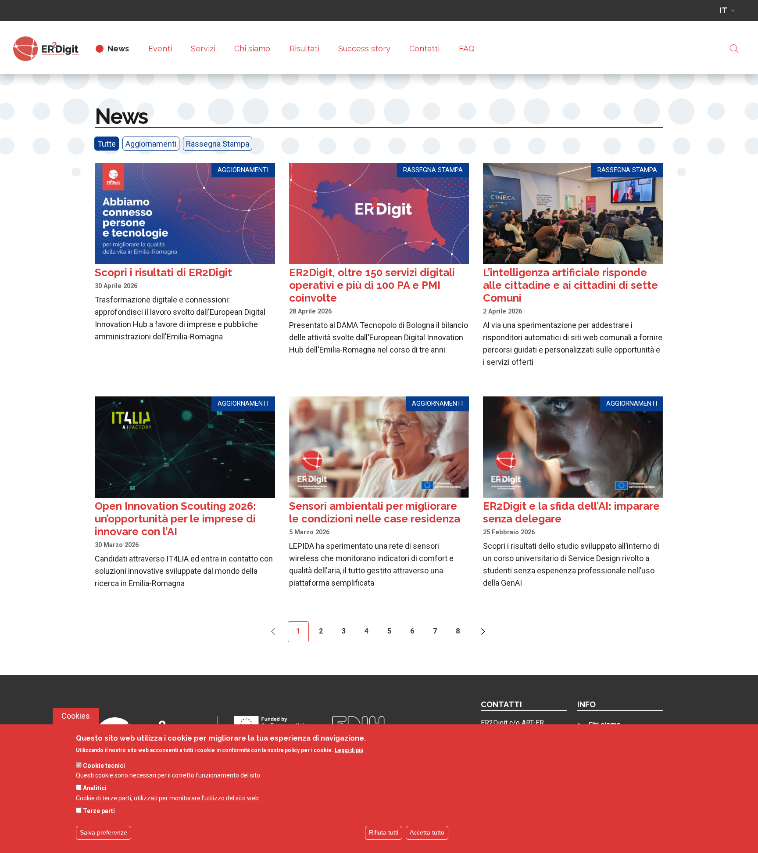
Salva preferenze (103, 832)
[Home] (49, 48)
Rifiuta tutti (383, 832)
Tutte (106, 143)
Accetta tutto (427, 832)
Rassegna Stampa (217, 143)
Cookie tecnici (104, 765)
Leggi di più (349, 751)
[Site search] (734, 48)
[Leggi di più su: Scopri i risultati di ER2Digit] (185, 253)
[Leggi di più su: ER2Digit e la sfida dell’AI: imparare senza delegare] (573, 492)
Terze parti (99, 810)
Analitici (95, 788)
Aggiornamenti (150, 143)
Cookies (75, 715)
